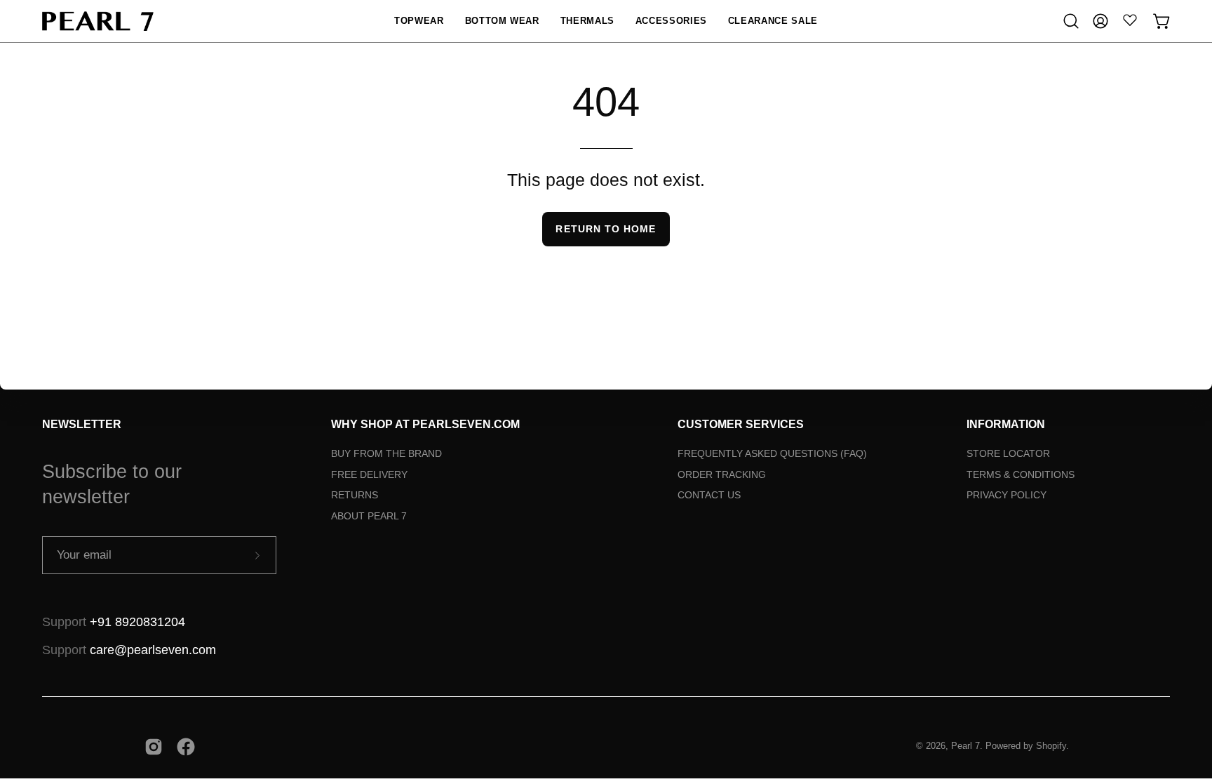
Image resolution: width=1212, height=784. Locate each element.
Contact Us (709, 494)
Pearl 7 (965, 746)
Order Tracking (722, 474)
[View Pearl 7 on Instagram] (153, 746)
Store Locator (1008, 453)
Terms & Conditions (1021, 474)
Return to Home (606, 228)
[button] (419, 21)
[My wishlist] (1130, 19)
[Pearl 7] (98, 21)
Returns (354, 494)
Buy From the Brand (386, 453)
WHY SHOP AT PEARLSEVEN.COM (425, 424)
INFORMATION (1006, 424)
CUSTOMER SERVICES (741, 424)
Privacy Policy (1006, 494)
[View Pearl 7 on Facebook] (185, 746)
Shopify (1051, 746)
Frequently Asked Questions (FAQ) (772, 453)
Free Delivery (369, 474)
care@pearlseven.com (153, 650)
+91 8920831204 (137, 622)
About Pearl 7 (369, 515)
